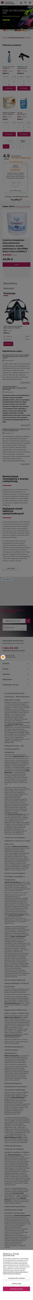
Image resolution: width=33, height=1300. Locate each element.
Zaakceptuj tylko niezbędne (16, 1278)
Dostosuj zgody (16, 1283)
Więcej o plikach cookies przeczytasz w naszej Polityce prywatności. (15, 1272)
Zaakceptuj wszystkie (16, 1289)
